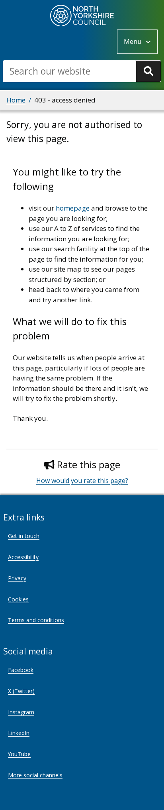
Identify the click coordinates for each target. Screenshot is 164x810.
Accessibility (23, 557)
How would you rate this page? (82, 480)
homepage (73, 208)
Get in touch (23, 536)
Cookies (18, 599)
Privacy (17, 578)
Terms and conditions (36, 620)
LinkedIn (18, 733)
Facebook (20, 670)
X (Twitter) (21, 691)
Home (15, 99)
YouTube (19, 754)
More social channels (35, 775)
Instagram (21, 712)
